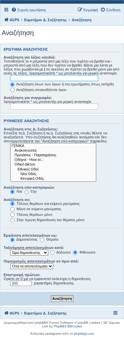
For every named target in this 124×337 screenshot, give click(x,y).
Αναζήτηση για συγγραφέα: (28, 98)
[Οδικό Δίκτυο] (53, 164)
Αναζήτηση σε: (17, 200)
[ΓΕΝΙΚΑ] (53, 146)
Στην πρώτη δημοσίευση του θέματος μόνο (50, 220)
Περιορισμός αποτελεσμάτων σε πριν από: (41, 261)
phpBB (40, 322)
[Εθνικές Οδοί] (53, 169)
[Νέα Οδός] (53, 174)
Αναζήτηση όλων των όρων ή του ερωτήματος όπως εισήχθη (65, 84)
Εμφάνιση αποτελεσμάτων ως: (31, 235)
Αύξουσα (63, 252)
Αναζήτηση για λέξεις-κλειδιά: (30, 57)
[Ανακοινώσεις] (53, 150)
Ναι (19, 191)
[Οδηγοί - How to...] (53, 160)
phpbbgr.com (84, 333)
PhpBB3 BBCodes (68, 326)
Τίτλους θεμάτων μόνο (34, 215)
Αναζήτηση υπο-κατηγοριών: (29, 187)
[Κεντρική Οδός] (53, 178)
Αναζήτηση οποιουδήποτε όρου (41, 90)
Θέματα (51, 239)
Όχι (33, 191)
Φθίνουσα (86, 252)
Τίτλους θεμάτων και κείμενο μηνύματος (48, 204)
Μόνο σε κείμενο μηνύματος (38, 209)
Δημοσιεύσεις (26, 239)
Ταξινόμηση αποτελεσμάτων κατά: (34, 248)
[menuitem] (28, 10)
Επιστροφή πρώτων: (22, 275)
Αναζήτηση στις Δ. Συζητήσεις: (31, 129)
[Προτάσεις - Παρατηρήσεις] (53, 155)
